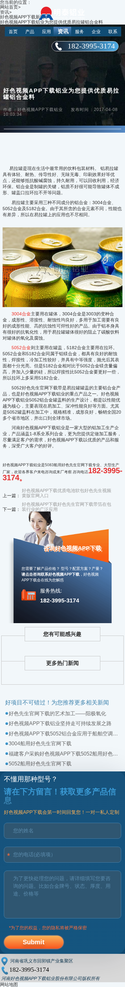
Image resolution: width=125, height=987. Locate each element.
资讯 (63, 31)
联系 (112, 31)
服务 (79, 31)
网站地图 (9, 984)
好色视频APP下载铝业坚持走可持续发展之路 (60, 723)
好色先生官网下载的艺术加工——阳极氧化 (57, 713)
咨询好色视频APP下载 (72, 548)
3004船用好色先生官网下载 (40, 743)
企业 (96, 31)
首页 (13, 31)
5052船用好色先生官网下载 (40, 763)
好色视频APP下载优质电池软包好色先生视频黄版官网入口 (66, 493)
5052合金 (21, 347)
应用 (46, 31)
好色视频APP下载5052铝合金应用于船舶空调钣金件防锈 (64, 733)
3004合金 (21, 313)
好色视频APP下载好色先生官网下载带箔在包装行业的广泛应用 (66, 507)
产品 (29, 31)
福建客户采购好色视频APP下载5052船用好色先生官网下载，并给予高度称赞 (64, 753)
